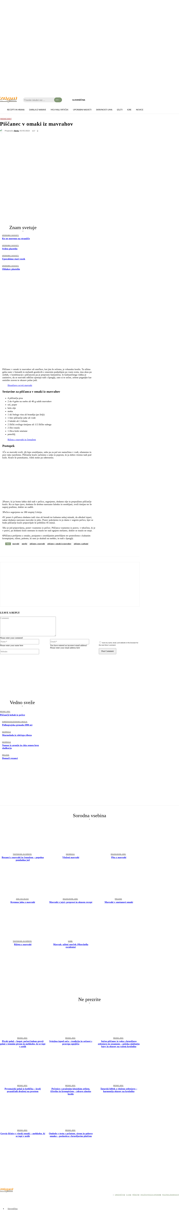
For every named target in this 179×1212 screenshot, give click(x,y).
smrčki (24, 544)
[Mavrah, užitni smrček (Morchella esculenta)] (71, 924)
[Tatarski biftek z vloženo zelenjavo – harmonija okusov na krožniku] (119, 1068)
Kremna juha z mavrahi (22, 902)
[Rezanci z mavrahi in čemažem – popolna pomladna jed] (22, 837)
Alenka (16, 131)
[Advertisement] (23, 293)
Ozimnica (6, 731)
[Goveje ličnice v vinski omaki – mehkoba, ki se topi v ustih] (22, 1113)
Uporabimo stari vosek (13, 259)
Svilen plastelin (9, 248)
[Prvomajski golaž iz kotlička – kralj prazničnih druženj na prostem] (22, 1068)
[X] (13, 550)
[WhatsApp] (23, 550)
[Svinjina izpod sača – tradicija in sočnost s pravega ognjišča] (71, 1021)
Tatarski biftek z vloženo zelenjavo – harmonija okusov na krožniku (118, 1090)
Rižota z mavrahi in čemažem (22, 439)
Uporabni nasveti (10, 235)
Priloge (5, 755)
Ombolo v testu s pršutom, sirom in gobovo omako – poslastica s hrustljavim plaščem (71, 1134)
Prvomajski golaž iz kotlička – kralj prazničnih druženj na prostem (23, 1090)
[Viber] (32, 550)
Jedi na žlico (22, 899)
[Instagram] (9, 1195)
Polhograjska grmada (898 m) (17, 725)
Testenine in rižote (22, 854)
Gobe (70, 941)
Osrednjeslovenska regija (14, 721)
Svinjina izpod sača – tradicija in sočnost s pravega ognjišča (70, 1042)
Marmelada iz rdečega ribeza (17, 735)
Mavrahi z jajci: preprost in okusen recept (70, 902)
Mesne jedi (6, 119)
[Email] (51, 550)
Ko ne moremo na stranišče (16, 238)
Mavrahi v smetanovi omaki (119, 902)
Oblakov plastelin (11, 269)
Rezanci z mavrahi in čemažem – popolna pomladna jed (23, 858)
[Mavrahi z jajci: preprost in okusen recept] (71, 882)
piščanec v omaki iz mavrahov (59, 544)
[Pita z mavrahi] (119, 837)
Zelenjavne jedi (118, 854)
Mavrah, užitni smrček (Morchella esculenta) (70, 945)
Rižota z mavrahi (22, 944)
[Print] (61, 550)
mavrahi (15, 544)
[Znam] (8, 99)
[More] (70, 550)
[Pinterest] (42, 550)
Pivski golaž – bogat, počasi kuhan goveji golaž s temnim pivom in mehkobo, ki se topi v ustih (22, 1044)
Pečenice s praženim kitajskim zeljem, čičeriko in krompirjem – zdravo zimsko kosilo (70, 1091)
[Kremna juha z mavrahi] (22, 882)
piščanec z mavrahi (37, 544)
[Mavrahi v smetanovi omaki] (119, 882)
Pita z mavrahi (118, 857)
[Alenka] (2, 131)
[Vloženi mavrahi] (71, 837)
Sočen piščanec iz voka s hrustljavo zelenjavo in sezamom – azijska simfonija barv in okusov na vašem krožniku (119, 1044)
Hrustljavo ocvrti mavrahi (20, 385)
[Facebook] (4, 550)
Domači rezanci (10, 758)
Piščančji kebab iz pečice (12, 715)
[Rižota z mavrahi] (22, 924)
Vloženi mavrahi (70, 857)
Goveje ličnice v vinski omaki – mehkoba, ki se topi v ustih (22, 1134)
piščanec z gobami (81, 544)
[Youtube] (15, 1195)
